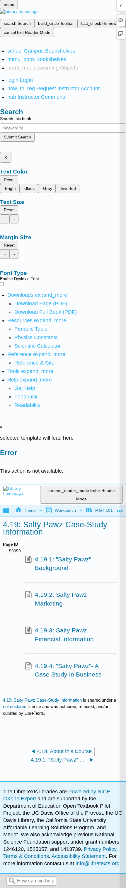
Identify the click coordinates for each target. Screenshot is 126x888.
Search (11, 881)
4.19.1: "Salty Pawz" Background (63, 563)
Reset (9, 179)
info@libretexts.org (97, 863)
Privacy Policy (100, 849)
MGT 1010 (105, 510)
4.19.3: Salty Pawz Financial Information (64, 634)
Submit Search (17, 137)
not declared (15, 706)
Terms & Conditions (26, 856)
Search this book (15, 118)
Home (30, 510)
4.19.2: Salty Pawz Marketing (61, 599)
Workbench (65, 510)
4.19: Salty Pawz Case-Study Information (42, 700)
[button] (26, 397)
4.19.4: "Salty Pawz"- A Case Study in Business (68, 670)
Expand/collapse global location (120, 509)
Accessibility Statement (79, 856)
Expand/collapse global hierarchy (10, 510)
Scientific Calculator (37, 346)
